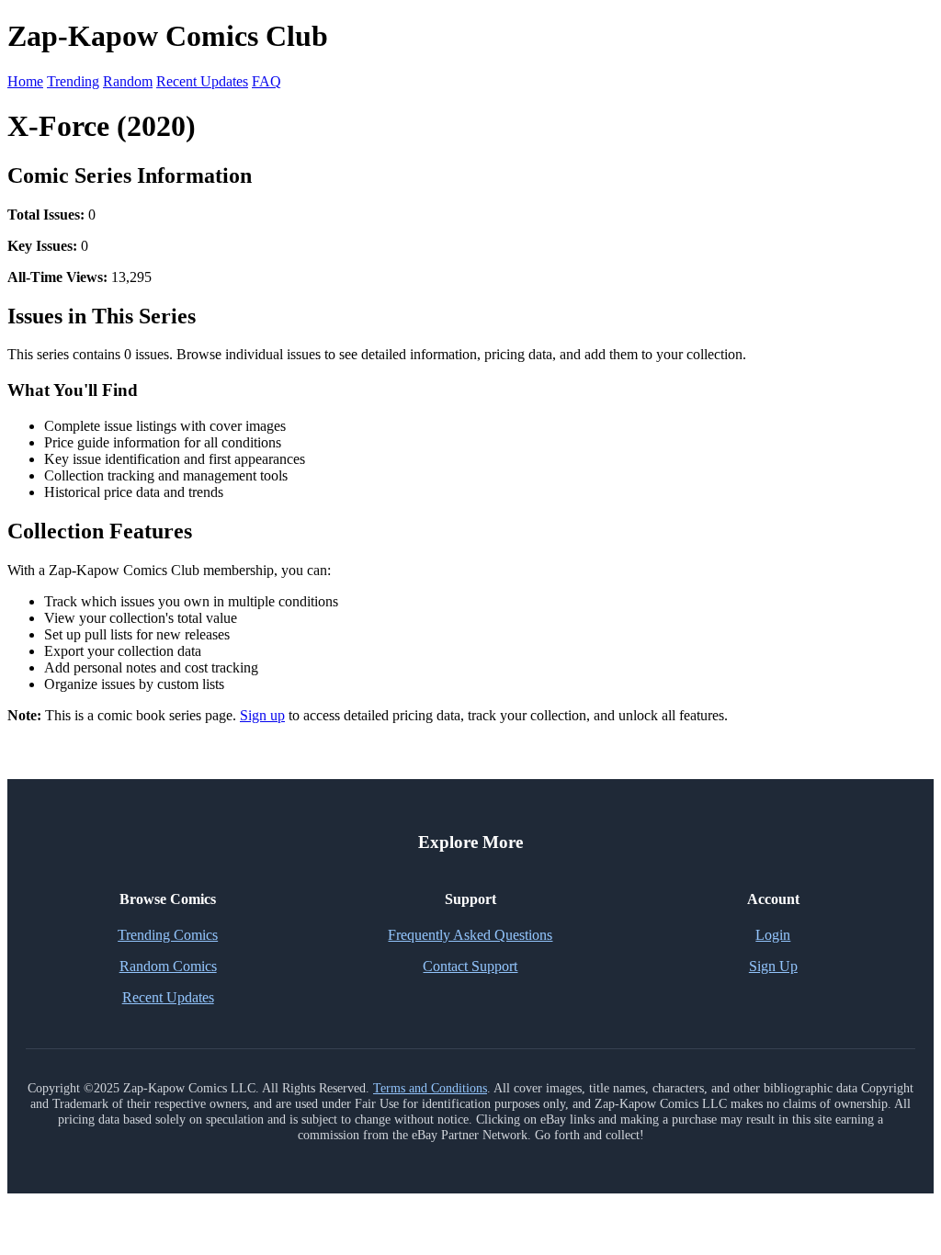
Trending (73, 81)
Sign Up (773, 966)
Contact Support (470, 966)
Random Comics (168, 966)
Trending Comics (168, 935)
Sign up (262, 715)
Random (128, 81)
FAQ (266, 81)
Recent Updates (202, 81)
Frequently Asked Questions (470, 935)
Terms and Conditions (430, 1087)
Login (772, 935)
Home (25, 81)
